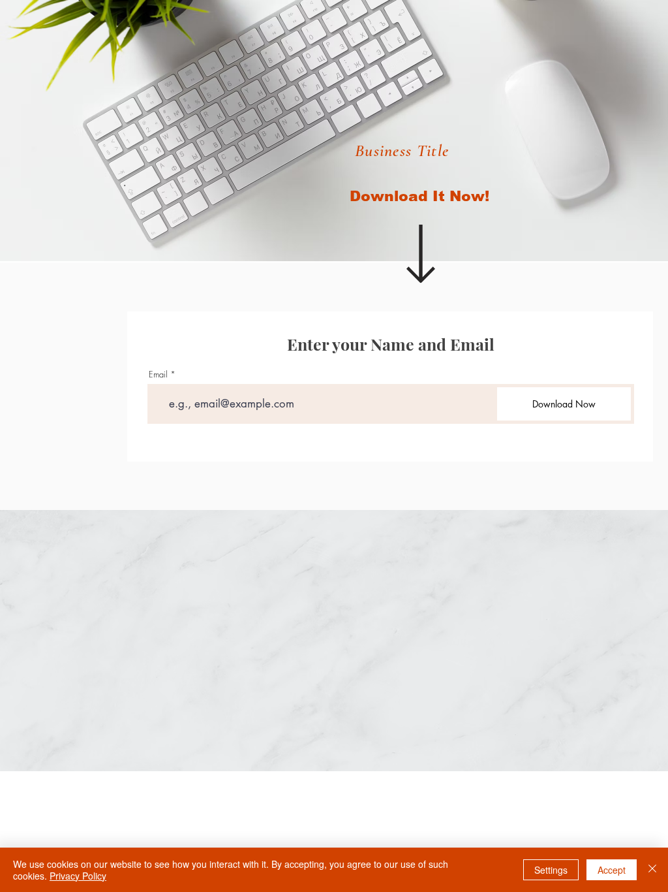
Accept (612, 869)
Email (158, 374)
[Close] (652, 870)
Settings (551, 869)
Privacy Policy (78, 875)
